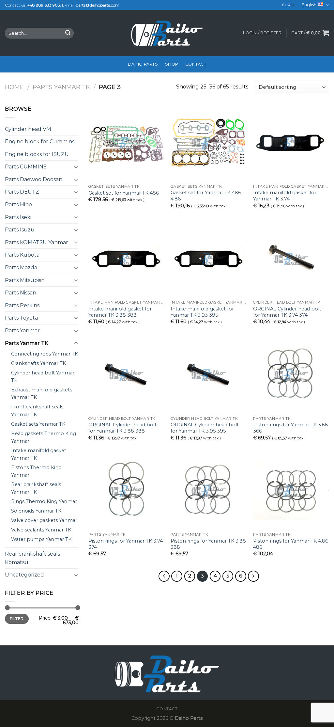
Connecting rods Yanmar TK (44, 354)
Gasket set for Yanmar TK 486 (123, 193)
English (309, 4)
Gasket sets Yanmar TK (38, 424)
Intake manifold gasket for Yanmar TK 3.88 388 (120, 312)
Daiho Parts (143, 64)
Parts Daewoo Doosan (33, 179)
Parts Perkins (22, 305)
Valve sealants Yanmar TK (41, 530)
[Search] (67, 33)
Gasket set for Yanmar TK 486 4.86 (206, 196)
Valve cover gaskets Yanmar (44, 520)
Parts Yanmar (22, 330)
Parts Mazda (21, 267)
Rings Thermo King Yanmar (44, 501)
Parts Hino (18, 204)
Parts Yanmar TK (61, 87)
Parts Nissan (20, 293)
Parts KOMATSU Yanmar (36, 242)
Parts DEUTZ (22, 192)
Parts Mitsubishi (25, 280)
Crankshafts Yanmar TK (38, 363)
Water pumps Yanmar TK (41, 539)
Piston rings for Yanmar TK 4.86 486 (290, 544)
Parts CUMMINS (26, 167)
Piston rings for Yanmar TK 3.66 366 (290, 428)
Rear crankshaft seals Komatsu (32, 558)
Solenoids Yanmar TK (36, 511)
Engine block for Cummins (39, 141)
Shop (171, 64)
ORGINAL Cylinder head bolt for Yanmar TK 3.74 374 (287, 312)
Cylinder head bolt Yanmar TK (42, 376)
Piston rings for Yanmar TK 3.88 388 (208, 544)
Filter (16, 618)
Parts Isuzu (20, 230)
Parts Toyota (21, 318)
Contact (195, 64)
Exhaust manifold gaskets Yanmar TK (41, 393)
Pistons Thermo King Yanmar (36, 471)
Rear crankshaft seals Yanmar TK (36, 488)
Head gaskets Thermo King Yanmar (43, 437)
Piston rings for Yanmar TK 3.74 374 (125, 544)
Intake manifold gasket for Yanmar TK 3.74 (284, 196)
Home (14, 87)
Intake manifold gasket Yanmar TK (38, 454)
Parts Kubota (22, 255)
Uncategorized (24, 575)
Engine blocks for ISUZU (37, 154)
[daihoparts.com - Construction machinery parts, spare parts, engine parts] (167, 33)
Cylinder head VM (28, 129)
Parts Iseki (18, 217)
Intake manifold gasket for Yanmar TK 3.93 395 (202, 312)
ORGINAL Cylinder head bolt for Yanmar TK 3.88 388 (122, 428)
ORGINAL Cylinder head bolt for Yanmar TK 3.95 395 (205, 428)
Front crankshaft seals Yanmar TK (37, 410)
